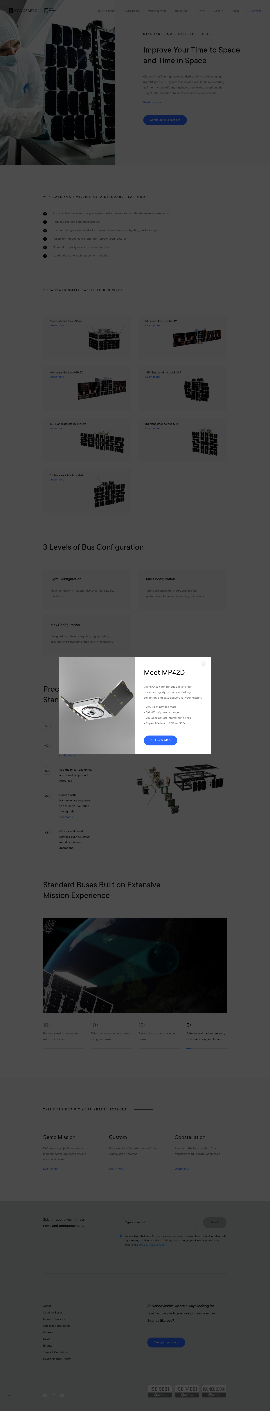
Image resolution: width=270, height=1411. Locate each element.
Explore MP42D (160, 740)
